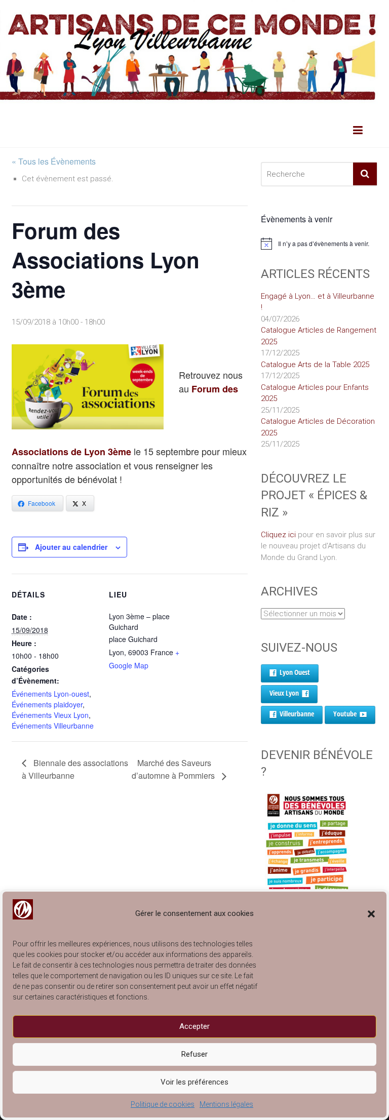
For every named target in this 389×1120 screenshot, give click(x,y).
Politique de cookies (162, 1104)
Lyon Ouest (295, 672)
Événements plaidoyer (47, 704)
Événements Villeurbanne (53, 726)
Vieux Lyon (284, 693)
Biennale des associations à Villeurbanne (75, 769)
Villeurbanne (297, 713)
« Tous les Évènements (54, 161)
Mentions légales (226, 1104)
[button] (371, 914)
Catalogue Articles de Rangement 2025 (318, 336)
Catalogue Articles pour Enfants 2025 (315, 393)
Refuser (194, 1054)
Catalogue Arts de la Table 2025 (315, 364)
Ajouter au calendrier (71, 547)
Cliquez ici (278, 534)
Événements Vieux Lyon (50, 715)
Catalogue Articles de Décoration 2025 (318, 427)
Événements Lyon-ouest (50, 694)
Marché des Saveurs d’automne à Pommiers (174, 769)
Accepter (194, 1026)
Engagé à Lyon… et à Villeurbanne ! (317, 302)
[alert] (319, 243)
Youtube (345, 713)
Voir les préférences (194, 1082)
